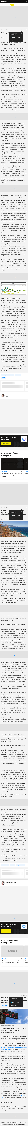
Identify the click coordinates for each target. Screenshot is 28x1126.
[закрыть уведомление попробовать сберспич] (22, 34)
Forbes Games (8, 5)
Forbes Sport (4, 471)
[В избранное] (26, 30)
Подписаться (6, 444)
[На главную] (4, 1)
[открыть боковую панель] (23, 2)
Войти (19, 1)
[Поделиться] (24, 30)
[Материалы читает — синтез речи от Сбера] (22, 30)
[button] (26, 2)
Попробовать (13, 40)
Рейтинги (18, 5)
